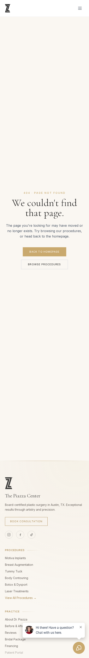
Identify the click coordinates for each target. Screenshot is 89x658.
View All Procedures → (20, 598)
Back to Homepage (44, 251)
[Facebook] (20, 535)
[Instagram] (9, 535)
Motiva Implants (15, 558)
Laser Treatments (17, 591)
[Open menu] (80, 8)
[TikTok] (31, 535)
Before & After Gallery (20, 626)
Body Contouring (16, 578)
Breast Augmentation (19, 564)
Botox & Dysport (16, 584)
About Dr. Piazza (16, 619)
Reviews (11, 632)
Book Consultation (26, 521)
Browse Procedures (44, 264)
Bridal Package (15, 639)
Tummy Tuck (13, 571)
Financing (11, 646)
